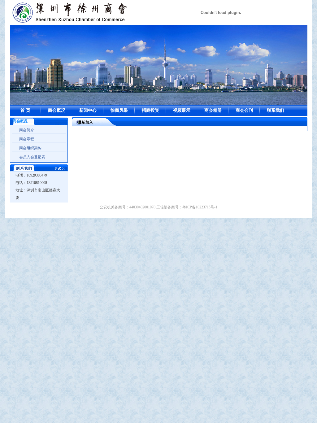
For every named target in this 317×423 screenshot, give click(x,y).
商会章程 (26, 139)
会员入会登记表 (32, 157)
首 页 (25, 110)
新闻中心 (88, 110)
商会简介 (26, 130)
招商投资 (150, 110)
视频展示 (181, 110)
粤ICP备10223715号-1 (199, 207)
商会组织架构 (30, 148)
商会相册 (213, 110)
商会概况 (56, 110)
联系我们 (275, 110)
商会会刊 (244, 110)
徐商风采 (119, 110)
